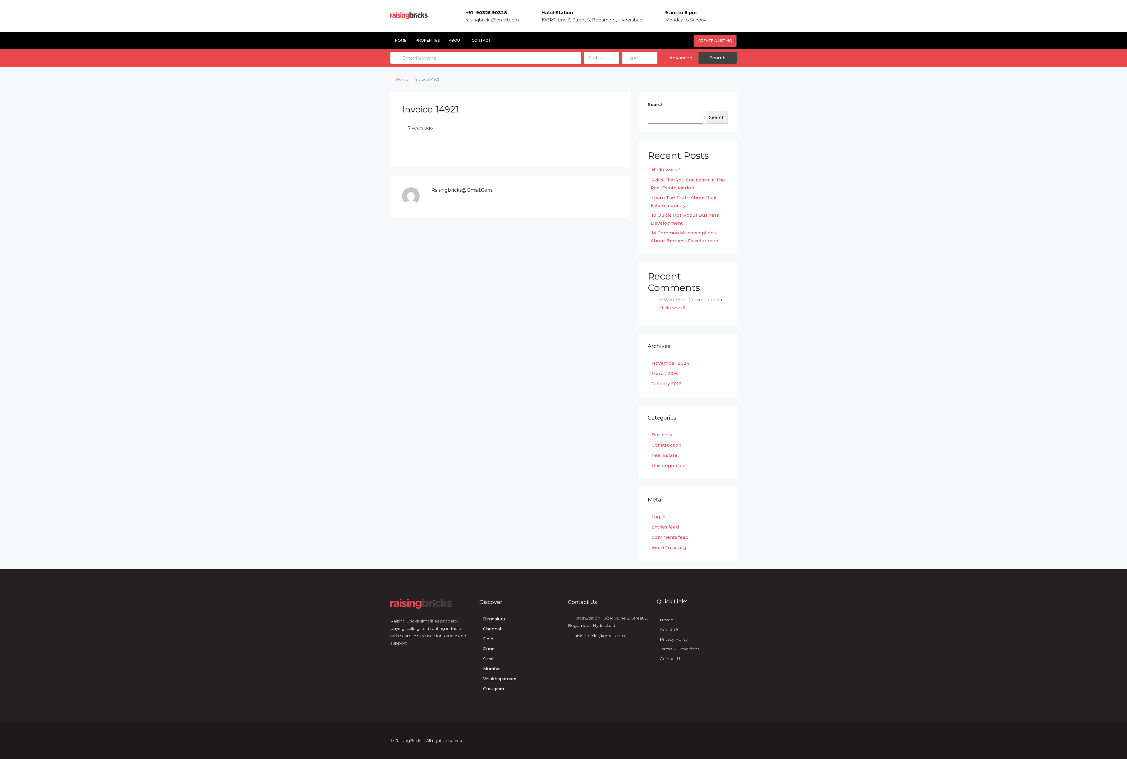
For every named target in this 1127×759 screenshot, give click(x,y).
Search (718, 57)
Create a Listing (715, 40)
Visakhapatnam (499, 678)
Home (400, 40)
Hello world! (666, 169)
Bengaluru (494, 619)
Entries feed (665, 527)
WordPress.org (669, 547)
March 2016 (665, 373)
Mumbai (491, 669)
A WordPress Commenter (687, 299)
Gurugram (493, 688)
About (456, 40)
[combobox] (601, 58)
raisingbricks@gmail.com (492, 20)
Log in (658, 516)
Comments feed (670, 537)
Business (662, 434)
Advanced (680, 57)
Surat (488, 659)
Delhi (489, 639)
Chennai (492, 629)
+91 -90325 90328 (486, 12)
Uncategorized (669, 465)
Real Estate (664, 455)
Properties (428, 40)
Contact (481, 40)
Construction (666, 445)
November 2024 (670, 363)
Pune (489, 649)
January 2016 (666, 383)
